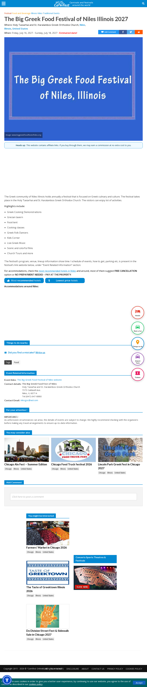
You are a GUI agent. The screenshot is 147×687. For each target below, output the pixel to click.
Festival (7, 13)
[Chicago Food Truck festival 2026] (73, 450)
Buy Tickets (57, 668)
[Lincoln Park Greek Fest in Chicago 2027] (120, 450)
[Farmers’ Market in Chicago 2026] (47, 533)
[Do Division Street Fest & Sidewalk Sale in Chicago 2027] (47, 616)
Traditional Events (51, 13)
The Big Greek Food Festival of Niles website (39, 379)
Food (16, 362)
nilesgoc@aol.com (29, 400)
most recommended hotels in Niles (57, 270)
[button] (7, 680)
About (85, 668)
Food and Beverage (21, 13)
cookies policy (35, 684)
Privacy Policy (115, 668)
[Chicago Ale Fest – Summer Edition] (26, 450)
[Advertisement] (73, 170)
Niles (40, 13)
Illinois (34, 13)
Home (45, 668)
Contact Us (98, 668)
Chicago (8, 469)
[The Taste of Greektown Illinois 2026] (47, 573)
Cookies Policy (134, 668)
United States (20, 28)
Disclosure (72, 668)
